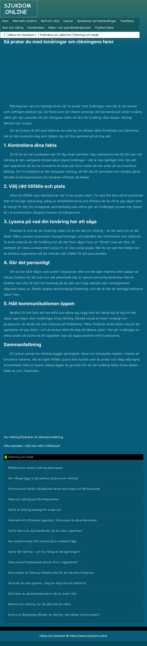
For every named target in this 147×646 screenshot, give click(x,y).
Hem (5, 21)
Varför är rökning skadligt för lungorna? (34, 510)
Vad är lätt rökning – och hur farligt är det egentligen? (44, 551)
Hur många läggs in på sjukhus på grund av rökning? (43, 478)
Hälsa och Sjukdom (21, 35)
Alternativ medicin (24, 21)
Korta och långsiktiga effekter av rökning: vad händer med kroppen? (54, 614)
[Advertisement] (73, 74)
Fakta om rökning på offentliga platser (33, 499)
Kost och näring (12, 27)
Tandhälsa (127, 21)
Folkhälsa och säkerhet (55, 35)
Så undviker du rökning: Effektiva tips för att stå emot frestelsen (51, 572)
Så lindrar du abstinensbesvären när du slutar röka (42, 593)
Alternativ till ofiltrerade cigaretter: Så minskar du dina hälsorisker (52, 520)
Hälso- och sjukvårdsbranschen (69, 27)
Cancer (68, 21)
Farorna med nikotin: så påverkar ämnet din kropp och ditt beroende (54, 489)
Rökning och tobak (86, 35)
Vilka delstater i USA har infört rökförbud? (32, 446)
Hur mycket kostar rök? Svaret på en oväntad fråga (42, 541)
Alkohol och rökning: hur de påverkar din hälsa (39, 604)
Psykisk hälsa (104, 27)
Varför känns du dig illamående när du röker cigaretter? (45, 531)
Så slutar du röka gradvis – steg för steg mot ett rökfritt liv (47, 583)
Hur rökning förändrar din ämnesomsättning (33, 437)
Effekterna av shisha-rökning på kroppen (35, 468)
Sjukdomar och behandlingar (96, 21)
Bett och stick (50, 21)
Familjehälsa (35, 27)
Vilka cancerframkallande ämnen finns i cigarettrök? (43, 562)
